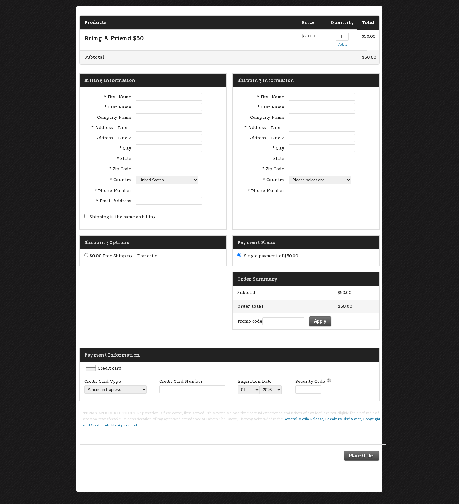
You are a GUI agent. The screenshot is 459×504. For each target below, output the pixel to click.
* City (125, 148)
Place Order (361, 455)
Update (342, 44)
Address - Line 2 (113, 138)
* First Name (117, 96)
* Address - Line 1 (111, 127)
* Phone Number (266, 190)
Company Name (114, 117)
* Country (120, 179)
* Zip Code (120, 168)
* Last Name (117, 107)
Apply (320, 321)
